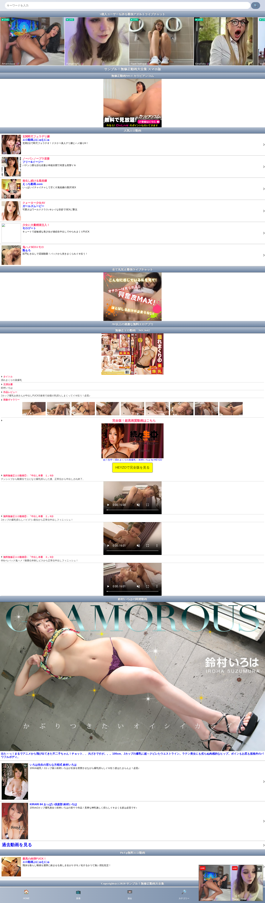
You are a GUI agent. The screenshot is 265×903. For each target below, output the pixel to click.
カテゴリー (184, 894)
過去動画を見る (17, 844)
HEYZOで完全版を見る (132, 467)
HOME (26, 894)
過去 (129, 894)
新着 (78, 894)
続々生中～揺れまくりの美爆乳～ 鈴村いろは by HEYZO (132, 459)
